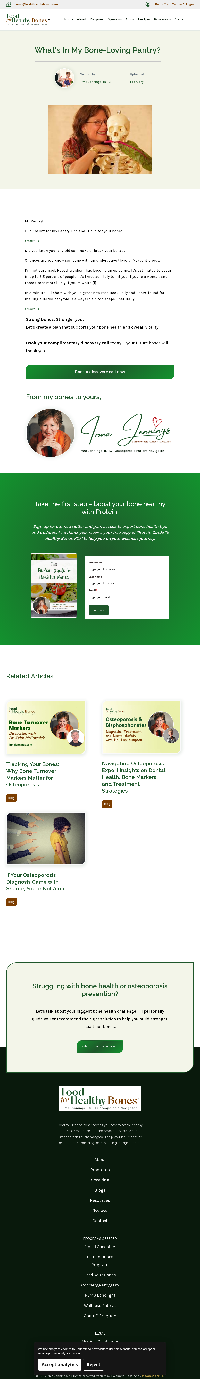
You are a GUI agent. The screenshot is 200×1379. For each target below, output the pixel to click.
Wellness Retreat (100, 1305)
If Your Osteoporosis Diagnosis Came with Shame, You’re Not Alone (37, 882)
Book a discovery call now (100, 371)
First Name (96, 562)
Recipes (100, 1210)
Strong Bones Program (100, 1260)
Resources (100, 1200)
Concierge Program (100, 1285)
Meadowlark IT (152, 1376)
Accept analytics (60, 1364)
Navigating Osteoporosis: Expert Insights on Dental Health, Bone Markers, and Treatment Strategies (133, 777)
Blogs (100, 1190)
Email (93, 590)
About (100, 1159)
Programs (100, 1169)
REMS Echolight (100, 1295)
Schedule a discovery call (100, 1046)
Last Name (95, 576)
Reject (93, 1364)
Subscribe (99, 610)
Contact (100, 1220)
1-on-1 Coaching (100, 1246)
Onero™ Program (100, 1315)
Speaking (100, 1179)
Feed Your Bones (100, 1275)
